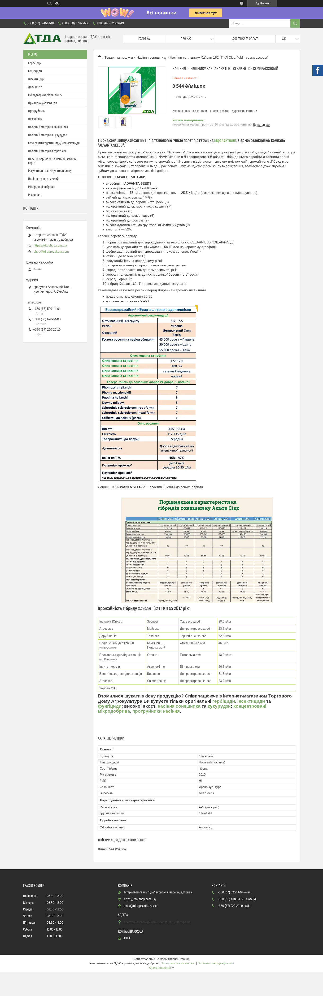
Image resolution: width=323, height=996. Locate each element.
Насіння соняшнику (151, 57)
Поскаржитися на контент (178, 963)
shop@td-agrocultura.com (51, 251)
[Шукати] (295, 23)
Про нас (186, 39)
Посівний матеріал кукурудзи (47, 135)
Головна (144, 39)
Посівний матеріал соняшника (48, 127)
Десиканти (35, 87)
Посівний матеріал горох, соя (47, 151)
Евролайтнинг (225, 140)
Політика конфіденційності (216, 963)
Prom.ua (184, 959)
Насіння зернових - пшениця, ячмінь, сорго (52, 161)
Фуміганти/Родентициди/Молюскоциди (54, 143)
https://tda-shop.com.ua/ (50, 245)
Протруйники (36, 111)
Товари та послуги (119, 57)
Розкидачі (34, 195)
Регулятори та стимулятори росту (50, 171)
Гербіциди (34, 63)
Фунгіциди (35, 71)
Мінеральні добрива (41, 187)
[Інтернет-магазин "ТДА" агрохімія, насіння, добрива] (42, 39)
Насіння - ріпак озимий (43, 179)
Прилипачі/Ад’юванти (42, 103)
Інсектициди (36, 79)
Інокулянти (35, 119)
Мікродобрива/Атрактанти (45, 95)
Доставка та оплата (245, 39)
